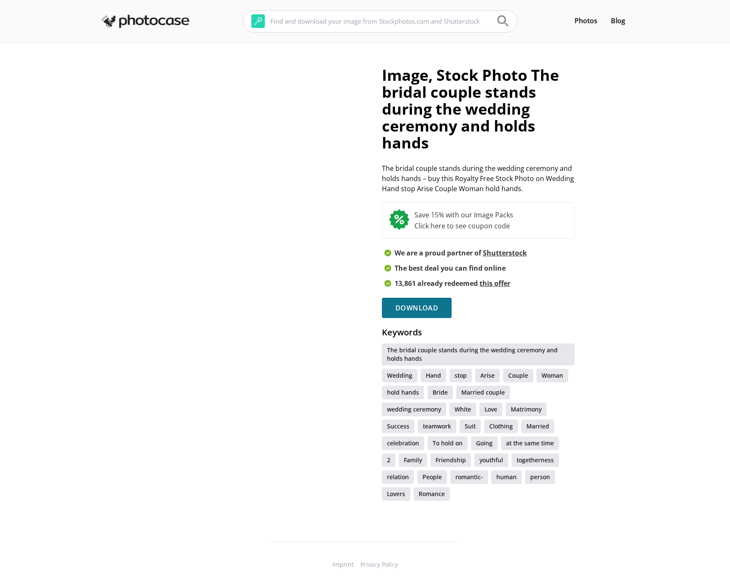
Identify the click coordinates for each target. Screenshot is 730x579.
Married (537, 426)
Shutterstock (505, 253)
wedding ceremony (414, 409)
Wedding (399, 375)
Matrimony (526, 409)
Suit (470, 426)
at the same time (530, 443)
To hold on (448, 443)
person (540, 477)
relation (398, 477)
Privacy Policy (379, 564)
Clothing (501, 426)
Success (398, 426)
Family (413, 460)
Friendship (451, 460)
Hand (433, 375)
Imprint (343, 564)
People (432, 477)
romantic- (469, 477)
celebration (403, 443)
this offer (494, 283)
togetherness (535, 460)
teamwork (437, 426)
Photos (586, 20)
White (463, 409)
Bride (440, 392)
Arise (487, 375)
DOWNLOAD (416, 308)
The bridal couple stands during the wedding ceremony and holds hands (472, 354)
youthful (491, 460)
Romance (432, 494)
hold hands (403, 392)
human (506, 477)
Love (491, 409)
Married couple (483, 392)
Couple (518, 375)
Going (484, 443)
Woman (552, 375)
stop (461, 375)
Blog (618, 20)
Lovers (396, 494)
